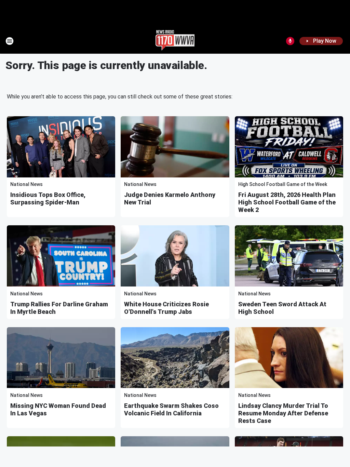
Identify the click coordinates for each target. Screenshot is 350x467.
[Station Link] (175, 41)
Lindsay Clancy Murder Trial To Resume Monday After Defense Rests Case (283, 413)
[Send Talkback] (290, 41)
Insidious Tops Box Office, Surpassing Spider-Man (47, 198)
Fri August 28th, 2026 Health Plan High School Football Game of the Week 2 (287, 202)
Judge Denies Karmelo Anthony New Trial (169, 198)
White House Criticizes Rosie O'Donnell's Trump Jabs (166, 308)
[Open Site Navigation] (9, 41)
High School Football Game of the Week (282, 184)
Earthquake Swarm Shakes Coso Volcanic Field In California (171, 409)
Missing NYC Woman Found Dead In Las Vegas (58, 409)
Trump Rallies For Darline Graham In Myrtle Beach (59, 308)
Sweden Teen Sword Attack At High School (282, 308)
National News (26, 184)
